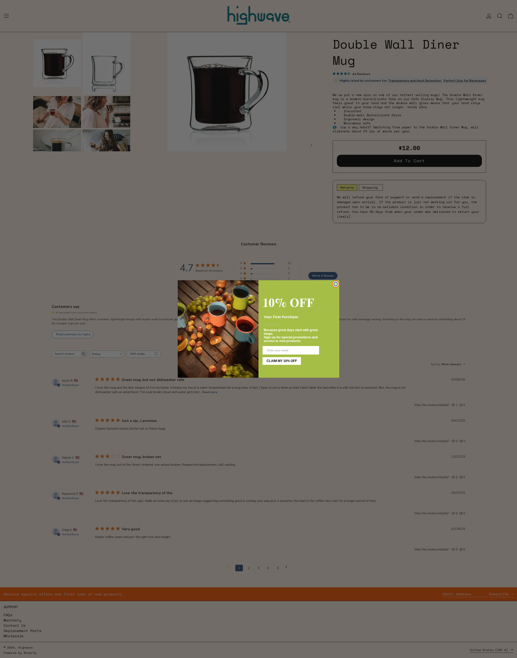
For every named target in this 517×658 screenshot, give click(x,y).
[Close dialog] (336, 284)
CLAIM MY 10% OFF (282, 361)
